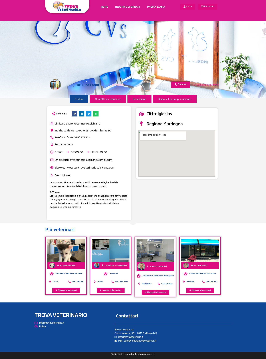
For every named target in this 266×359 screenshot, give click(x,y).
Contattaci (127, 316)
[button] (74, 113)
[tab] (79, 99)
